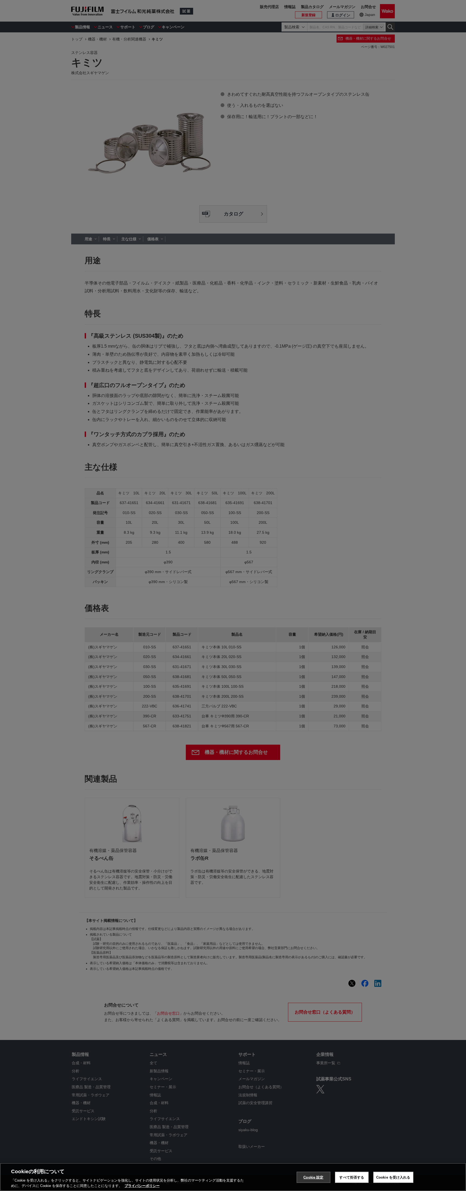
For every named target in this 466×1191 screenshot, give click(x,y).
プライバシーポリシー (142, 1185)
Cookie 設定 (313, 1177)
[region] (233, 1177)
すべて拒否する (351, 1177)
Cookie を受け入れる (393, 1177)
